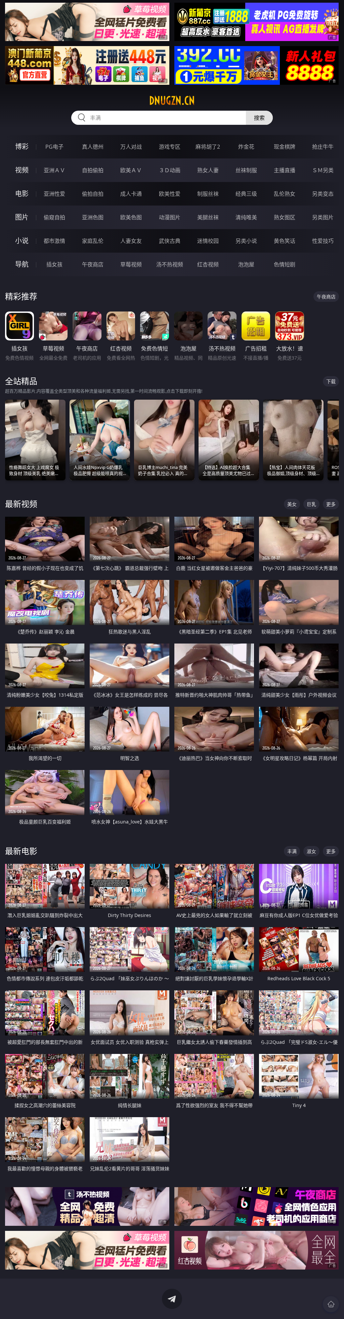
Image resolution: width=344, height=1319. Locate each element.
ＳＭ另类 (323, 170)
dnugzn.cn (172, 100)
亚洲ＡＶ (54, 170)
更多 (331, 504)
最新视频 (21, 503)
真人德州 (92, 146)
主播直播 (284, 170)
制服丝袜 (208, 193)
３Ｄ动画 (169, 170)
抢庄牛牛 (323, 146)
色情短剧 (284, 264)
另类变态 (323, 193)
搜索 (259, 117)
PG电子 (54, 146)
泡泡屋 (246, 264)
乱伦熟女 (284, 193)
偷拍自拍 (92, 193)
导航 (22, 264)
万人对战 (131, 146)
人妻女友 (131, 241)
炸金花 (246, 146)
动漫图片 (169, 217)
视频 (22, 170)
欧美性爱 (169, 193)
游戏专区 (169, 146)
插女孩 (54, 264)
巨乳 (311, 504)
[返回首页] (331, 1304)
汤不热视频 (169, 264)
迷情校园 (208, 241)
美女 (292, 504)
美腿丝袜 (208, 217)
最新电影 (21, 850)
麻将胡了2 (208, 146)
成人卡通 (131, 193)
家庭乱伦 (92, 241)
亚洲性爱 (54, 193)
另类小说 (246, 241)
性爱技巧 (323, 241)
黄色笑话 (284, 241)
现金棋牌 (284, 146)
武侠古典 (169, 241)
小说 (22, 240)
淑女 (311, 851)
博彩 (22, 146)
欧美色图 (131, 217)
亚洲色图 (92, 217)
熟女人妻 (208, 170)
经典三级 (246, 193)
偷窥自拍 (54, 217)
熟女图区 (284, 217)
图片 (22, 217)
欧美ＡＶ (131, 170)
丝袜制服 (246, 170)
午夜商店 (92, 264)
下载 (331, 381)
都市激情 (54, 241)
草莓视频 (131, 264)
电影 (22, 193)
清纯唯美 (246, 217)
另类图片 (323, 217)
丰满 (292, 851)
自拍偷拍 (92, 170)
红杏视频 (208, 264)
